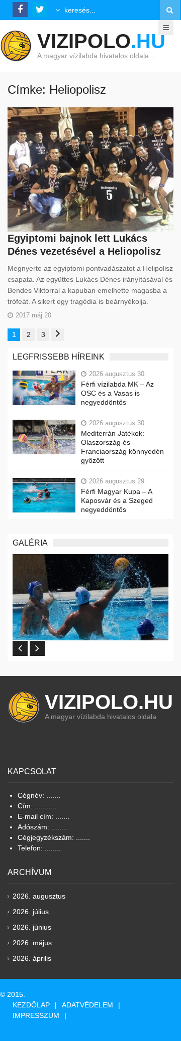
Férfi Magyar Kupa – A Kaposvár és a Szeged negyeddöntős (117, 500)
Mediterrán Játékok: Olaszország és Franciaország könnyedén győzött (122, 446)
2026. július (31, 912)
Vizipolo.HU (109, 702)
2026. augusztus (39, 896)
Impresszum (36, 1015)
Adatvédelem (87, 1005)
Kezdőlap (31, 1005)
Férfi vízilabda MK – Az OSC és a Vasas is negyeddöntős (117, 393)
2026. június (32, 927)
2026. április (32, 958)
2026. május (32, 943)
